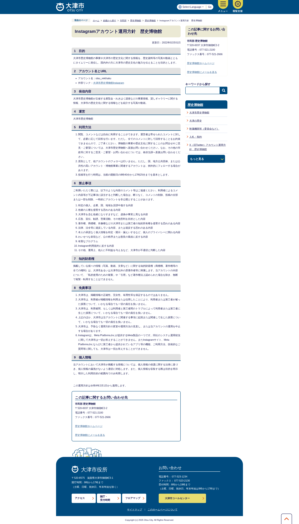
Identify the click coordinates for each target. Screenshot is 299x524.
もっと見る (197, 158)
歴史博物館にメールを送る (90, 435)
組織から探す (109, 20)
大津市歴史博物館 (199, 112)
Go (209, 7)
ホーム (96, 20)
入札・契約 (195, 137)
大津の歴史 (195, 120)
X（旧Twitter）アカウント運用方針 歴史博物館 (207, 147)
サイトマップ (134, 509)
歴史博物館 (135, 20)
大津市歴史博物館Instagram (108, 83)
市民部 (123, 20)
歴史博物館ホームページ (88, 426)
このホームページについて (163, 509)
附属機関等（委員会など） (204, 128)
